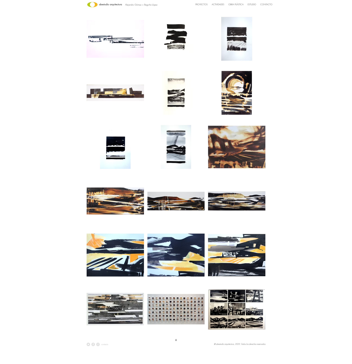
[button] (115, 42)
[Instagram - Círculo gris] (98, 344)
